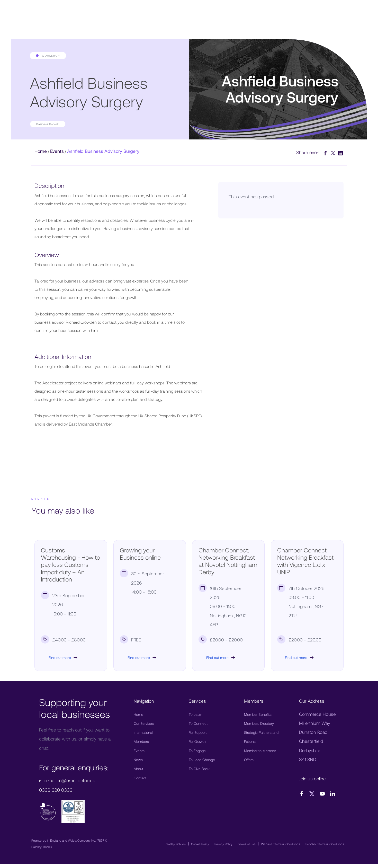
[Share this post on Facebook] (326, 152)
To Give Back (199, 768)
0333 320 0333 (56, 790)
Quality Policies (176, 844)
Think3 (47, 847)
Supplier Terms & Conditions (324, 844)
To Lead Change (202, 759)
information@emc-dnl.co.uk (67, 780)
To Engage (197, 750)
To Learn (195, 714)
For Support (198, 732)
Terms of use (247, 844)
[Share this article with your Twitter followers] (333, 152)
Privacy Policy (223, 844)
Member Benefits (258, 714)
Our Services (144, 723)
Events (57, 151)
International (143, 732)
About (138, 768)
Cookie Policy (200, 844)
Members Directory (259, 723)
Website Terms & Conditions (280, 844)
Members (141, 741)
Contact (140, 778)
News (138, 759)
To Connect (198, 723)
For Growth (197, 741)
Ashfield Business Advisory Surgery (103, 151)
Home (40, 151)
